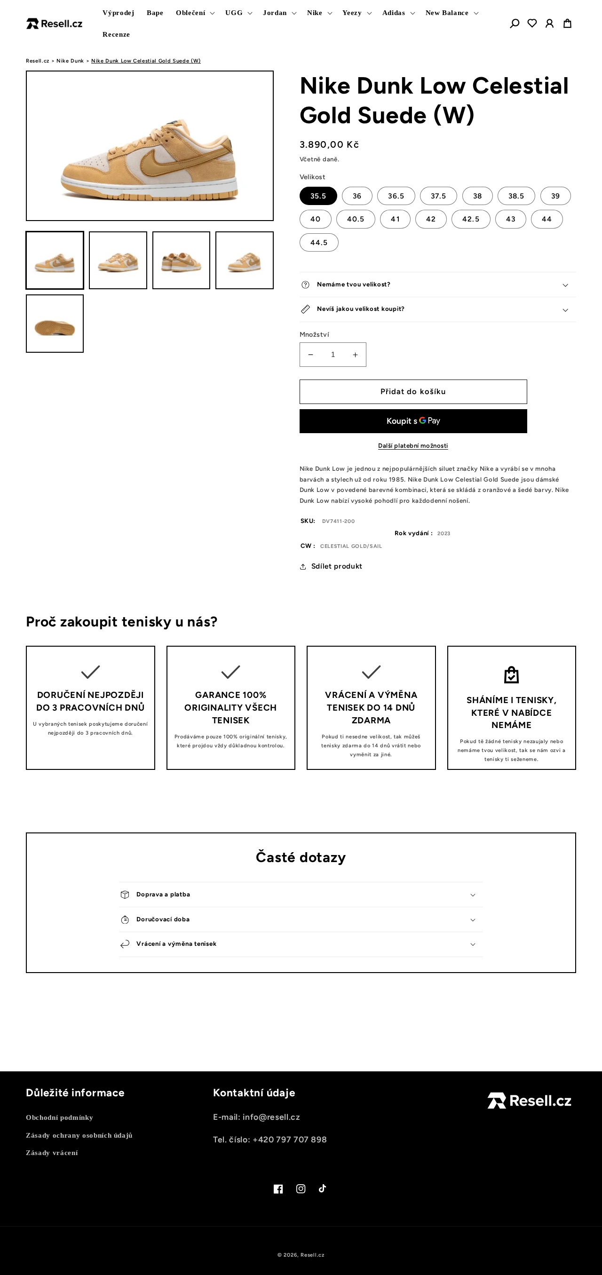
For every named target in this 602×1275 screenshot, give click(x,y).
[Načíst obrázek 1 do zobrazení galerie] (55, 260)
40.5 (355, 218)
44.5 (319, 242)
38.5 (516, 195)
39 (555, 195)
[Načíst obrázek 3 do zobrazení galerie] (181, 260)
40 (315, 218)
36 (357, 195)
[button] (194, 13)
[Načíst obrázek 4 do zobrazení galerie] (244, 260)
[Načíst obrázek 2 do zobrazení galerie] (118, 260)
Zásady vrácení (52, 1152)
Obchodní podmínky (59, 1117)
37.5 (438, 195)
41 (395, 218)
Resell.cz (37, 61)
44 (547, 218)
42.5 (470, 218)
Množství (315, 334)
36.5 (396, 195)
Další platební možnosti (413, 445)
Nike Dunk (70, 61)
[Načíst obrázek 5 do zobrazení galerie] (55, 323)
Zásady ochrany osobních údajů (79, 1135)
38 (477, 195)
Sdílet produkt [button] (337, 566)
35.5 (318, 195)
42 (431, 218)
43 (510, 218)
